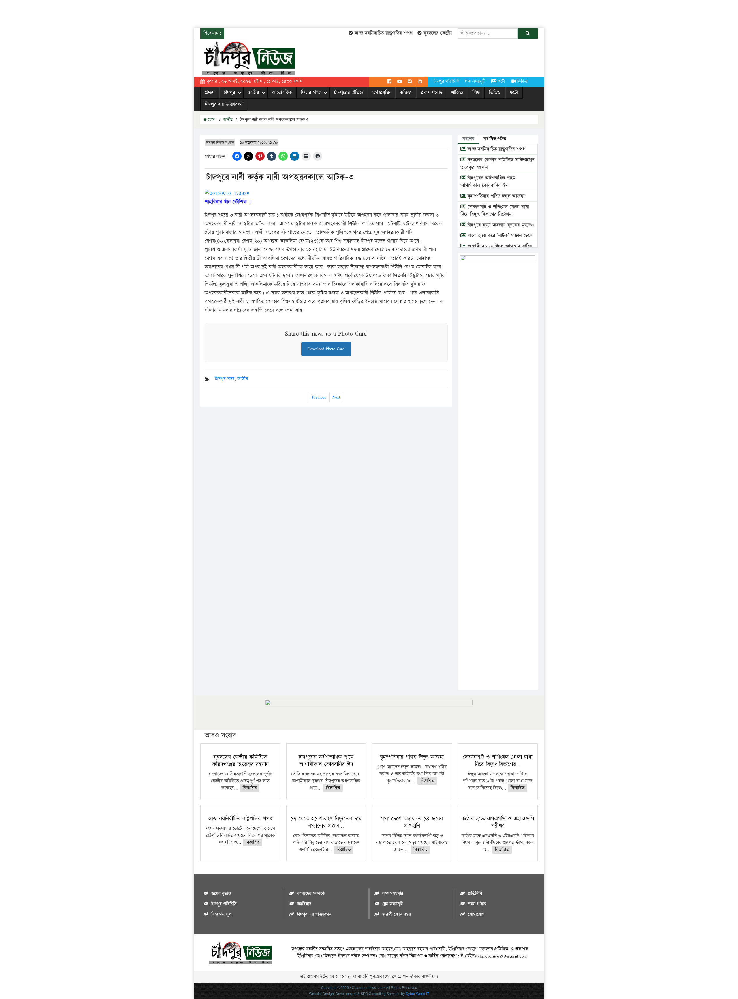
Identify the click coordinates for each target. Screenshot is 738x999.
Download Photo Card (326, 348)
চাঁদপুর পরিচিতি (446, 81)
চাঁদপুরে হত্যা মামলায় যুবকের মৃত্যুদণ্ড (500, 225)
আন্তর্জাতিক (282, 92)
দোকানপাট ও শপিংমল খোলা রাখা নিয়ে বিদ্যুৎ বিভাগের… (497, 760)
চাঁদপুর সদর (224, 379)
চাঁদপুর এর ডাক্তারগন (224, 104)
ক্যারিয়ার (304, 904)
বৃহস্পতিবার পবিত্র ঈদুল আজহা (495, 196)
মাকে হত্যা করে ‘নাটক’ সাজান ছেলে (499, 235)
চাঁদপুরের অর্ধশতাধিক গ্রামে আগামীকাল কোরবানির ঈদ (487, 182)
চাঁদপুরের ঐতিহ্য (348, 92)
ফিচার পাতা (311, 92)
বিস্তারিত (250, 788)
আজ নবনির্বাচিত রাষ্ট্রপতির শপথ (371, 33)
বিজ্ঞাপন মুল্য (222, 914)
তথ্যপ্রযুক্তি (381, 92)
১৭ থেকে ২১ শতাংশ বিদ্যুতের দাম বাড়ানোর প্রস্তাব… (326, 822)
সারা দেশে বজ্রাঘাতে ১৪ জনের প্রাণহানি (412, 822)
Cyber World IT (417, 994)
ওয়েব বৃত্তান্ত (221, 893)
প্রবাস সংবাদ (431, 92)
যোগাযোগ (476, 914)
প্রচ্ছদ (209, 92)
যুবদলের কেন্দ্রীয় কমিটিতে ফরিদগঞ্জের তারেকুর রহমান (240, 760)
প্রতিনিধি (475, 893)
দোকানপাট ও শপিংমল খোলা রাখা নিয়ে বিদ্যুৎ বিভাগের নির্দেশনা (494, 210)
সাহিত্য (457, 92)
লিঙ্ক (476, 92)
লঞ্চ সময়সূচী (475, 81)
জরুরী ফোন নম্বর (396, 914)
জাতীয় (253, 92)
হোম (210, 119)
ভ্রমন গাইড (477, 904)
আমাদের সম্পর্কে (311, 893)
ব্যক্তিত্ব (405, 92)
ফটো (501, 81)
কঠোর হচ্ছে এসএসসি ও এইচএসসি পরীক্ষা (497, 822)
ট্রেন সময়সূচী (392, 904)
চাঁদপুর (229, 92)
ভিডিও (522, 81)
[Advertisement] (105, 13)
